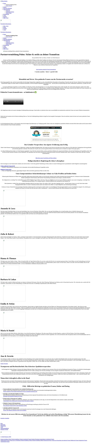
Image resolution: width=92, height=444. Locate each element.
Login (4, 15)
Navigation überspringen (6, 23)
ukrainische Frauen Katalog (29, 439)
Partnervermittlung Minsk (37, 440)
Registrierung (6, 14)
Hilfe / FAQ (5, 18)
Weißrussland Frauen (5, 440)
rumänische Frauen (50, 439)
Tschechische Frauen (5, 441)
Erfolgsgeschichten (10, 11)
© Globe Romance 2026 (6, 436)
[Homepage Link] (6, 434)
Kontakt (5, 16)
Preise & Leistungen (7, 8)
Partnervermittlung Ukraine (17, 439)
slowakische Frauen (66, 440)
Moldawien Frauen (75, 440)
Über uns (8, 10)
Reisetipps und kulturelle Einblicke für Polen (12, 396)
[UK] (85, 1)
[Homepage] (6, 22)
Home (4, 3)
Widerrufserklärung (5, 428)
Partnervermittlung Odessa (26, 440)
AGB (2, 427)
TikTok (6, 429)
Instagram (3, 429)
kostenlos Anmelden (5, 418)
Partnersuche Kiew (48, 440)
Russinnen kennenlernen (40, 439)
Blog (2, 423)
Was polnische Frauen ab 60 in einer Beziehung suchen (15, 405)
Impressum (3, 424)
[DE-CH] (80, 1)
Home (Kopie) (9, 5)
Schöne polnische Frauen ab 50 (8, 166)
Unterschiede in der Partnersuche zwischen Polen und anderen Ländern (18, 400)
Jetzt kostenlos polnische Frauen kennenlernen (46, 69)
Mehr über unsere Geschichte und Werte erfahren (46, 158)
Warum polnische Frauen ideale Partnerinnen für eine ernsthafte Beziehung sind (20, 391)
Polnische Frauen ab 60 (6, 169)
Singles (4, 7)
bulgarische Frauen (83, 440)
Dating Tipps (8, 13)
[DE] (88, 1)
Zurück (2, 363)
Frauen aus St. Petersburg (15, 440)
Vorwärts (6, 363)
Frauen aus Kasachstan (57, 440)
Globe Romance (6, 9)
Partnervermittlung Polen (6, 439)
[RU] (83, 1)
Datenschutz (3, 425)
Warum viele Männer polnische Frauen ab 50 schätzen (14, 410)
